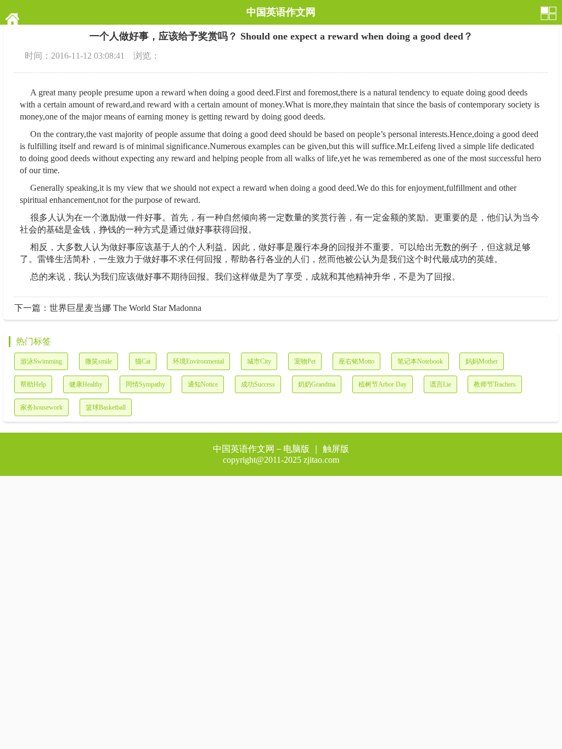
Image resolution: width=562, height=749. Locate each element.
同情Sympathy (145, 384)
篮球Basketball (106, 407)
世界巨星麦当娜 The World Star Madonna (125, 308)
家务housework (41, 407)
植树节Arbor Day (382, 384)
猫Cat (142, 361)
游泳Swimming (41, 361)
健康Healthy (86, 384)
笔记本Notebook (420, 361)
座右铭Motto (356, 361)
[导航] (548, 12)
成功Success (258, 384)
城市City (259, 361)
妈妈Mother (481, 361)
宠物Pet (305, 361)
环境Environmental (198, 361)
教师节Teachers (495, 384)
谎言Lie (440, 384)
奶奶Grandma (316, 384)
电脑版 (296, 448)
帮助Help (33, 384)
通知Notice (203, 384)
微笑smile (98, 361)
